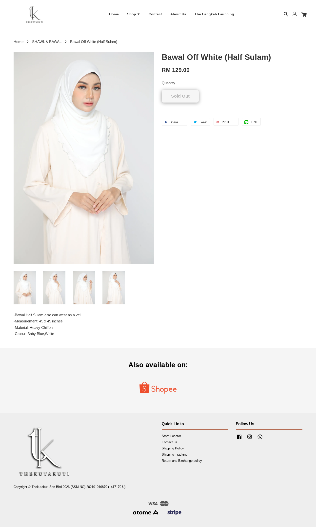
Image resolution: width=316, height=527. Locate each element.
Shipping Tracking (174, 454)
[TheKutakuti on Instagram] (249, 439)
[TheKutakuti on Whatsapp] (260, 439)
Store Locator (171, 436)
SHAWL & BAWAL (46, 42)
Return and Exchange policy (182, 461)
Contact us (169, 442)
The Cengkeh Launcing (214, 14)
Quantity (168, 83)
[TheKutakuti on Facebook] (239, 439)
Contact (155, 14)
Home (114, 14)
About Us (178, 14)
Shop (132, 14)
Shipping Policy (173, 448)
